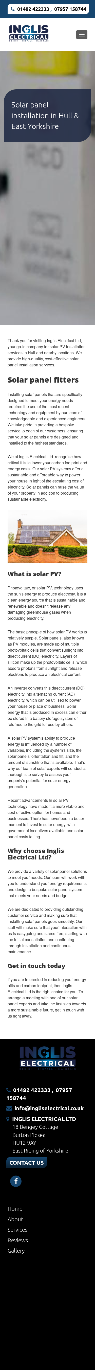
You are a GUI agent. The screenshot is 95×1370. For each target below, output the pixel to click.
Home (15, 1208)
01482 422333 (33, 9)
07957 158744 (70, 9)
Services (17, 1229)
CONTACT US (26, 1162)
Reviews (18, 1240)
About (15, 1219)
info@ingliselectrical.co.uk (49, 1108)
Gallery (16, 1250)
